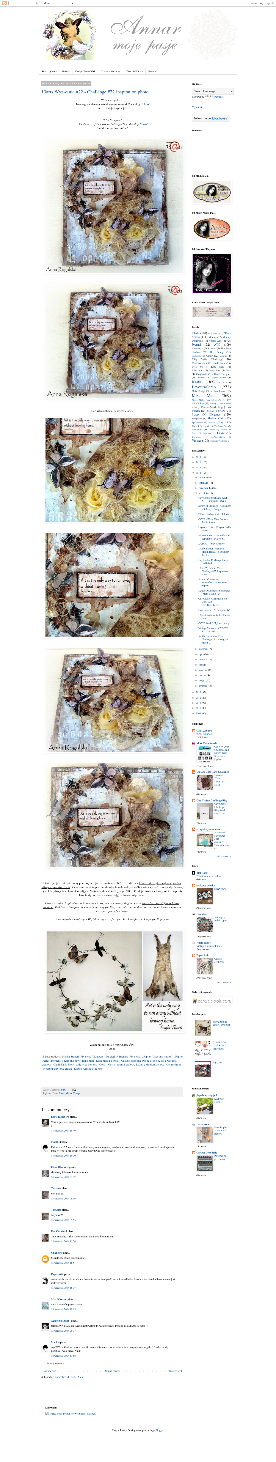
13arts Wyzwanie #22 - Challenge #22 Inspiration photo (95, 91)
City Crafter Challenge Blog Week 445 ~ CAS (220, 808)
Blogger (159, 1430)
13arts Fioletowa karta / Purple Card (214, 616)
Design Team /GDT (85, 71)
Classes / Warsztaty (111, 71)
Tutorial (220, 433)
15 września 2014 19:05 (63, 1309)
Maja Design (198, 391)
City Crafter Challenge (207, 359)
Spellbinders (197, 422)
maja (201, 664)
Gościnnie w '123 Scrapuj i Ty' (214, 610)
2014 (199, 472)
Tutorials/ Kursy (134, 71)
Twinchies (196, 436)
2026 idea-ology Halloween (210, 876)
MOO (218, 399)
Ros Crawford (59, 1231)
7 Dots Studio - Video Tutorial (213, 514)
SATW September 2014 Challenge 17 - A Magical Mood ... (213, 639)
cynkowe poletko (205, 885)
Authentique (197, 348)
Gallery (66, 71)
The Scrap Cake (221, 426)
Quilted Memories (219, 960)
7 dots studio (203, 942)
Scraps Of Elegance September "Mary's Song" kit (214, 592)
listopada (204, 482)
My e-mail (197, 107)
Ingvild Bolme (219, 377)
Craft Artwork (199, 363)
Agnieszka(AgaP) (60, 1320)
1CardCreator (59, 1299)
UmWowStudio (218, 436)
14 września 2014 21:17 (63, 1177)
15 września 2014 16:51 (63, 1262)
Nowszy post (49, 1370)
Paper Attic (57, 1274)
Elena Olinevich (59, 1167)
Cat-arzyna (202, 1124)
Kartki (197, 381)
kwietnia (203, 670)
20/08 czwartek (204, 733)
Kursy (220, 382)
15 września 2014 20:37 (63, 1330)
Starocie (211, 422)
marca (202, 675)
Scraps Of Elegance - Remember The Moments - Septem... (213, 582)
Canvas (223, 355)
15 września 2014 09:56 (63, 1198)
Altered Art (215, 340)
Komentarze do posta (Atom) (69, 1377)
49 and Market (214, 333)
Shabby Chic (215, 418)
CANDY (217, 1063)
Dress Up (197, 366)
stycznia (203, 685)
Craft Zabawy (204, 730)
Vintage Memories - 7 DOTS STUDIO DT (213, 629)
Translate (218, 96)
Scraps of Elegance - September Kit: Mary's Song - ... (214, 507)
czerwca (203, 659)
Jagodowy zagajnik (207, 1095)
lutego (202, 680)
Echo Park (217, 366)
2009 (199, 713)
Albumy (212, 337)
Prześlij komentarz (56, 1363)
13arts (145, 104)
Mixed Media (65, 1093)
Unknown (56, 1252)
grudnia (203, 477)
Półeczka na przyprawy (220, 1157)
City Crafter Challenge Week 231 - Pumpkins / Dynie (212, 499)
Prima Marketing (212, 407)
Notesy (213, 403)
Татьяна (56, 1188)
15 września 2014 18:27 (63, 1287)
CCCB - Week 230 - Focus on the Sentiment (213, 520)
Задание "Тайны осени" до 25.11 (219, 779)
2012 (199, 697)
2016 (199, 462)
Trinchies (207, 433)
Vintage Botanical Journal (209, 945)
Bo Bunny (216, 352)
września (204, 493)
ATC (217, 344)
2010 (199, 708)
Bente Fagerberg (60, 1117)
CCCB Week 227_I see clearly (213, 623)
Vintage (76, 1093)
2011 (199, 702)
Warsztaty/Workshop (218, 440)
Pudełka (196, 410)
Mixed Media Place (201, 399)
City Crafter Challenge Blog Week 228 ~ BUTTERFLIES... (212, 601)
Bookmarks (196, 355)
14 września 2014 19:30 (63, 1155)
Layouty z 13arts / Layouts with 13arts (214, 528)
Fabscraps (197, 370)
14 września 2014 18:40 (63, 1130)
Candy (209, 355)
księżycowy (220, 888)
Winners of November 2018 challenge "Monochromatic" (221, 840)
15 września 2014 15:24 (63, 1241)
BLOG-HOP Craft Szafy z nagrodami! (219, 1045)
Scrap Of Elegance (206, 414)
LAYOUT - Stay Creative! (211, 543)
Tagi (221, 422)
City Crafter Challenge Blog (211, 800)
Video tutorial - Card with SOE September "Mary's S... (214, 536)
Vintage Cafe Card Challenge (212, 772)
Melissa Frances (218, 391)
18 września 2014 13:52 (63, 1355)
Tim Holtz (197, 429)
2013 (199, 692)
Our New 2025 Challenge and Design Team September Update (221, 753)
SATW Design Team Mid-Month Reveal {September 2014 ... (213, 551)
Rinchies (210, 410)
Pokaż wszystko (224, 856)
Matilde (55, 1142)
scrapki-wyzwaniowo (208, 829)
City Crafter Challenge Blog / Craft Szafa (213, 561)
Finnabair (201, 914)
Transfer (211, 429)
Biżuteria (211, 348)
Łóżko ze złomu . (219, 1100)
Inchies (201, 377)
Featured (152, 71)
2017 (199, 457)
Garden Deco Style (206, 1152)
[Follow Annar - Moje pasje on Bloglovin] (210, 120)
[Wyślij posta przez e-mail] (73, 1089)
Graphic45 (201, 374)
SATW (221, 410)
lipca (201, 654)
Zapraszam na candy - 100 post (221, 1023)
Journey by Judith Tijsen (220, 919)
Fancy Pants (215, 370)
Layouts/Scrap (204, 386)
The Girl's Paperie (201, 426)
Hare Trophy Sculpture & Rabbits (220, 1130)
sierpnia (203, 648)
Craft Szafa (219, 363)
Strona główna (49, 71)
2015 (199, 467)
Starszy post (175, 1370)
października (205, 487)
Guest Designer (222, 374)
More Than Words (206, 743)
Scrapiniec (197, 418)
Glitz (228, 370)
